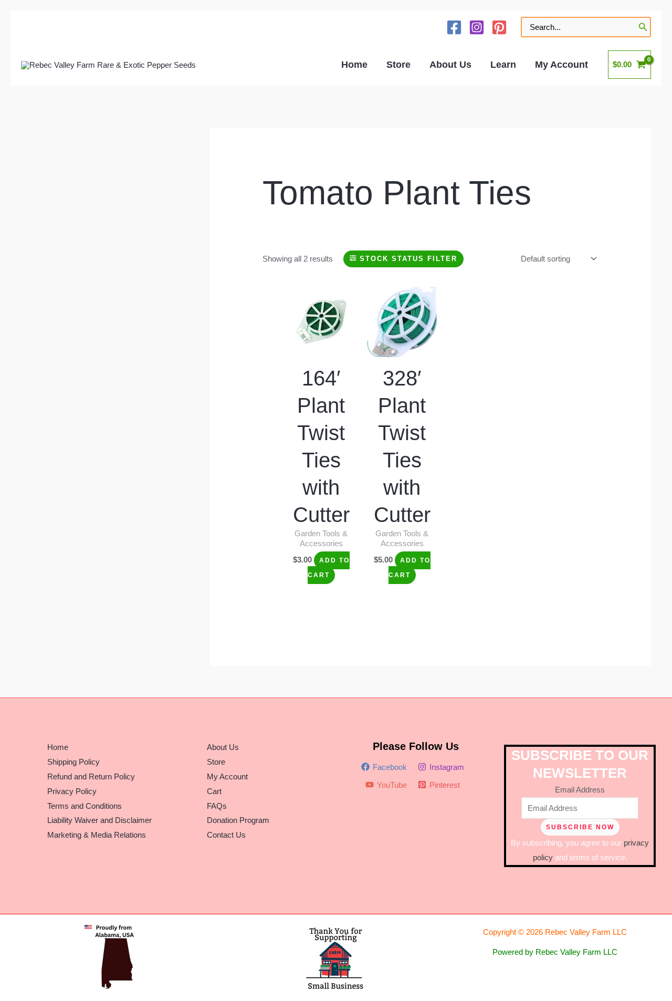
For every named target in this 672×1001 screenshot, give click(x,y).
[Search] (643, 27)
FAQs (217, 805)
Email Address (580, 789)
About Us (223, 747)
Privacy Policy (72, 791)
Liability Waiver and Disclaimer (99, 820)
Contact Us (226, 834)
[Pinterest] (499, 27)
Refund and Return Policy (91, 776)
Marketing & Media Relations (96, 834)
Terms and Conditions (84, 805)
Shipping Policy (73, 761)
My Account (227, 776)
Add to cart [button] (329, 568)
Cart (214, 791)
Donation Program (238, 820)
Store (216, 761)
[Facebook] (454, 27)
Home (57, 747)
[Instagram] (477, 27)
